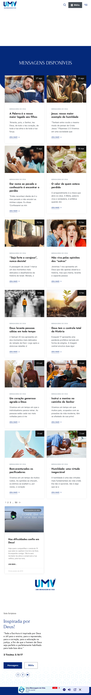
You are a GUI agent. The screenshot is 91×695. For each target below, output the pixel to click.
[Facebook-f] (23, 675)
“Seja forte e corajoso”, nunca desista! (23, 259)
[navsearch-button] (64, 4)
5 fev (82, 293)
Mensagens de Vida (17, 109)
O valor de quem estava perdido (65, 185)
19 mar (81, 148)
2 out (82, 433)
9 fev (40, 293)
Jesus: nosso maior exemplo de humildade (64, 115)
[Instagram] (18, 675)
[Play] (64, 689)
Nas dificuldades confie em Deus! (23, 540)
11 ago (39, 148)
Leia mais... (12, 564)
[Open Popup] (75, 689)
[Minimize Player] (80, 689)
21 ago (81, 78)
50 (16, 502)
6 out (40, 433)
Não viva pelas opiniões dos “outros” (65, 259)
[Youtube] (28, 675)
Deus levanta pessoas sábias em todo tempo (22, 329)
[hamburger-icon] (86, 5)
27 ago (39, 78)
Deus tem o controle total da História (66, 329)
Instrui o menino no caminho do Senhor (62, 400)
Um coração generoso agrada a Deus (22, 400)
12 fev (81, 222)
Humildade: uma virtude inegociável (65, 470)
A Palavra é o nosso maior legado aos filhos (23, 115)
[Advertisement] (45, 28)
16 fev (39, 222)
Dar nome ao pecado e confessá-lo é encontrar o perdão (24, 187)
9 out (82, 363)
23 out (39, 363)
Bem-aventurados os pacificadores (21, 470)
